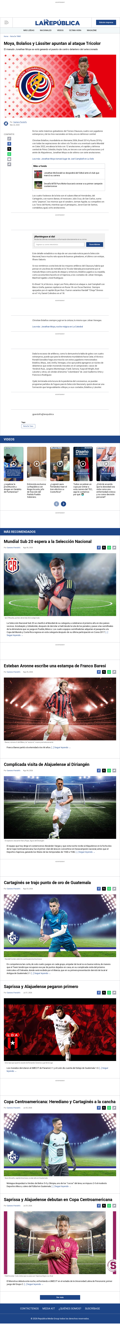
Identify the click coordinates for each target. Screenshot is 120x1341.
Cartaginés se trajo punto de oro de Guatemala (47, 882)
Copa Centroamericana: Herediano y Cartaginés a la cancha (60, 1101)
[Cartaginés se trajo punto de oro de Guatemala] (60, 925)
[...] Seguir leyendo (60, 747)
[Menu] (7, 22)
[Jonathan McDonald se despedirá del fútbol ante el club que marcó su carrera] (38, 174)
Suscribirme (94, 244)
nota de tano (28, 426)
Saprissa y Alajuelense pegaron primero (41, 986)
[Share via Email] (9, 159)
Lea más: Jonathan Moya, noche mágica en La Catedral (57, 326)
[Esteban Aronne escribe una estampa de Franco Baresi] (60, 709)
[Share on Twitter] (9, 149)
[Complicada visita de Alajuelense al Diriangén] (60, 807)
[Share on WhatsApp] (9, 154)
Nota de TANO (15, 36)
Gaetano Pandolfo (20, 122)
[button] (106, 22)
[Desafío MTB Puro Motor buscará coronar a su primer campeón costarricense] (38, 185)
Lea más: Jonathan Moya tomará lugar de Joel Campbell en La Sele (63, 159)
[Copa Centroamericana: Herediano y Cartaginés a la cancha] (60, 1144)
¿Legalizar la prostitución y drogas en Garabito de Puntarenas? (12, 488)
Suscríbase (92, 1308)
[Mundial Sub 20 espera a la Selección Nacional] (60, 584)
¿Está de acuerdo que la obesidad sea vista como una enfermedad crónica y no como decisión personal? (105, 490)
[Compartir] (9, 164)
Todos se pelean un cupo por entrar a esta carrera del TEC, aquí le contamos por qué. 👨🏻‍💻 (82, 489)
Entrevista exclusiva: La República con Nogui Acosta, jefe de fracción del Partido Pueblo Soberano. (36, 490)
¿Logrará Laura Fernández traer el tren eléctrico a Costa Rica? (58, 488)
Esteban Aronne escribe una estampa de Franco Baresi (55, 666)
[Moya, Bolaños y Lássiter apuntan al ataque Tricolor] (60, 86)
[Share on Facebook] (9, 144)
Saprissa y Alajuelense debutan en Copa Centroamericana (58, 1199)
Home (6, 36)
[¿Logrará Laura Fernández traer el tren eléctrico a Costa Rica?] (60, 464)
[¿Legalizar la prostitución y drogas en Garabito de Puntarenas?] (13, 464)
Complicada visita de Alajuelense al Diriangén (46, 764)
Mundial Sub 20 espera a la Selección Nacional (48, 541)
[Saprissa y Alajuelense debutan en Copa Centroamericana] (60, 1242)
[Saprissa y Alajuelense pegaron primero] (60, 1029)
